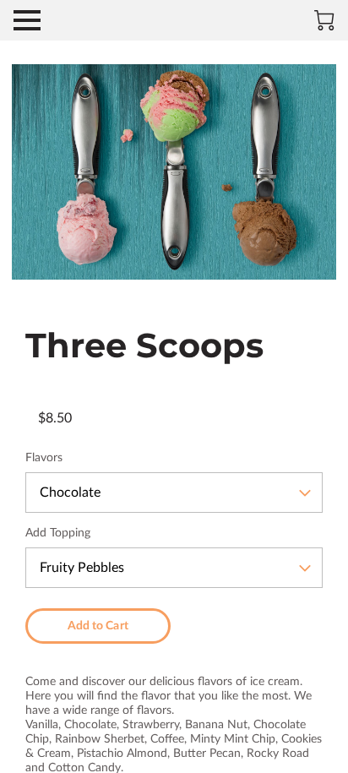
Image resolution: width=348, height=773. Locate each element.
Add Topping (57, 533)
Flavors (44, 458)
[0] (324, 20)
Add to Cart (98, 626)
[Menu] (27, 20)
